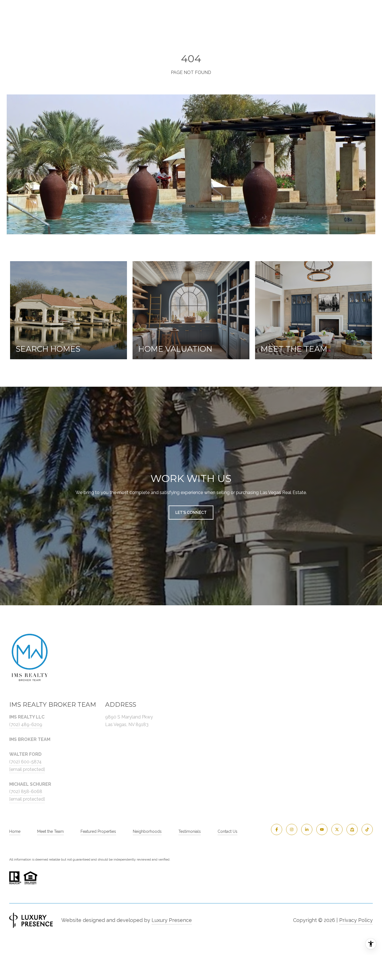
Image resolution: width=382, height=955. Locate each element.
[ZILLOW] (352, 829)
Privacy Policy (356, 920)
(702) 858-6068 (25, 791)
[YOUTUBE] (321, 829)
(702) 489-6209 (25, 724)
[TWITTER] (337, 829)
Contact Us (227, 831)
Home (14, 831)
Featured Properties (98, 831)
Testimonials (189, 831)
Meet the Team (50, 831)
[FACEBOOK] (276, 829)
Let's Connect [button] (191, 512)
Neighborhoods (147, 831)
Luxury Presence (172, 920)
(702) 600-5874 (25, 761)
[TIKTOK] (367, 829)
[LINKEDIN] (306, 829)
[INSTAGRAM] (291, 829)
